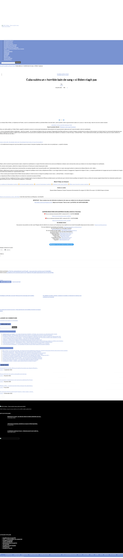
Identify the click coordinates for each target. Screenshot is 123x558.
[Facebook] (52, 89)
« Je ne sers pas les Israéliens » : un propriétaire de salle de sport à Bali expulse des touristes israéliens (26, 344)
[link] (73, 227)
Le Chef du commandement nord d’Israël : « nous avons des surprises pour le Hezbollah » (29, 271)
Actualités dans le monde (10, 46)
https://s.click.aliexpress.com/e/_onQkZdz (61, 216)
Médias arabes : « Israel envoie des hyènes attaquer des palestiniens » (16, 385)
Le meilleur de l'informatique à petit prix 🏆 (10, 184)
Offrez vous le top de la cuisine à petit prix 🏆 (80, 184)
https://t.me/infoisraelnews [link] (101, 224)
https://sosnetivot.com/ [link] (67, 237)
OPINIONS (6, 53)
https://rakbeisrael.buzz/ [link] (65, 235)
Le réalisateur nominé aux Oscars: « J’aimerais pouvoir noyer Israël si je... (23, 430)
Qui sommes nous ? (8, 40)
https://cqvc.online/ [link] (65, 236)
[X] (57, 89)
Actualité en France (8, 43)
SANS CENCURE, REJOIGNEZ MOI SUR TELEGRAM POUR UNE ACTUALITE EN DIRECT (21, 142)
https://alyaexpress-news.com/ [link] (66, 232)
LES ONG (6, 55)
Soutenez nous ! (8, 59)
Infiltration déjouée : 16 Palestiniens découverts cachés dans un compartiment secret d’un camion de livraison (27, 335)
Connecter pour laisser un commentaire (9, 320)
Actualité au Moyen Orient (10, 44)
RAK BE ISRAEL (8, 348)
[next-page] (3, 313)
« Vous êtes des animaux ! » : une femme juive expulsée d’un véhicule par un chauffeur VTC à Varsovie (26, 343)
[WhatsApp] (66, 89)
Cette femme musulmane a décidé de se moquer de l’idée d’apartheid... (22, 423)
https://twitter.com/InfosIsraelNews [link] (69, 230)
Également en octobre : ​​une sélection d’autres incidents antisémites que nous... (24, 416)
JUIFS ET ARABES (8, 51)
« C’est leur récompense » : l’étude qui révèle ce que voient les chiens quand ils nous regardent (24, 352)
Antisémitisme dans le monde (11, 47)
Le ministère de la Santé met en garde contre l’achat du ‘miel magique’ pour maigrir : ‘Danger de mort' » (26, 355)
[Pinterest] (61, 89)
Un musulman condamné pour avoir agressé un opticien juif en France (16, 380)
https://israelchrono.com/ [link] (64, 238)
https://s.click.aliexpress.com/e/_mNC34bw (9, 196)
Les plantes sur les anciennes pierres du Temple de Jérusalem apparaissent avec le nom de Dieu (30, 272)
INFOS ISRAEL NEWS (9, 331)
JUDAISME (6, 54)
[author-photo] (3, 279)
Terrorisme (6, 50)
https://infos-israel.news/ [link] (65, 234)
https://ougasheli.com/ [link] (64, 239)
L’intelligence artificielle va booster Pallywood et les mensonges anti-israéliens (17, 295)
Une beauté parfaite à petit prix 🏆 (27, 184)
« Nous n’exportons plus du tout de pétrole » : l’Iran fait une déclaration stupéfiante (21, 338)
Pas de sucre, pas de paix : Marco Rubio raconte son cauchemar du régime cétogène (22, 351)
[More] (71, 89)
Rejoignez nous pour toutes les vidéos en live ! (62, 244)
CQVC (61, 85)
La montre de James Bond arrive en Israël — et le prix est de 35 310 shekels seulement (22, 357)
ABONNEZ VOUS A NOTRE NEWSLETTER (61, 125)
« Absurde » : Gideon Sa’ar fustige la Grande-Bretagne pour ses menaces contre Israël (22, 339)
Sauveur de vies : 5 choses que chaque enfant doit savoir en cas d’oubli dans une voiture (23, 354)
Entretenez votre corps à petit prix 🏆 (61, 184)
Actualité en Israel (8, 42)
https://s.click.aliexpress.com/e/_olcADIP (61, 220)
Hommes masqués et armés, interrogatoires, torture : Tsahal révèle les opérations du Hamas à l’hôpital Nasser (27, 342)
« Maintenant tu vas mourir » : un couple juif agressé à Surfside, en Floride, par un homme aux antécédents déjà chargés (30, 334)
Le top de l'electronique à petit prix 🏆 (44, 184)
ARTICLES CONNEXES (6, 281)
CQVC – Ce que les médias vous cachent (14, 49)
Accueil (1, 65)
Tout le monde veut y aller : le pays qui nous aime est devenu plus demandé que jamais (22, 358)
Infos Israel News (8, 58)
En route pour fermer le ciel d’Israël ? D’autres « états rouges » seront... (17, 391)
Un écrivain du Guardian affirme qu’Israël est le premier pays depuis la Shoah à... (19, 368)
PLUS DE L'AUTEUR (16, 281)
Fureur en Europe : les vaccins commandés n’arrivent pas (13, 374)
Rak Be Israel (7, 57)
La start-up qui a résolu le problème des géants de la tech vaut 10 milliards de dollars (22, 356)
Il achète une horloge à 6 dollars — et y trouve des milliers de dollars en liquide (20, 359)
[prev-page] (1, 313)
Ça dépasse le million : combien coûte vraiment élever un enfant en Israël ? (20, 361)
